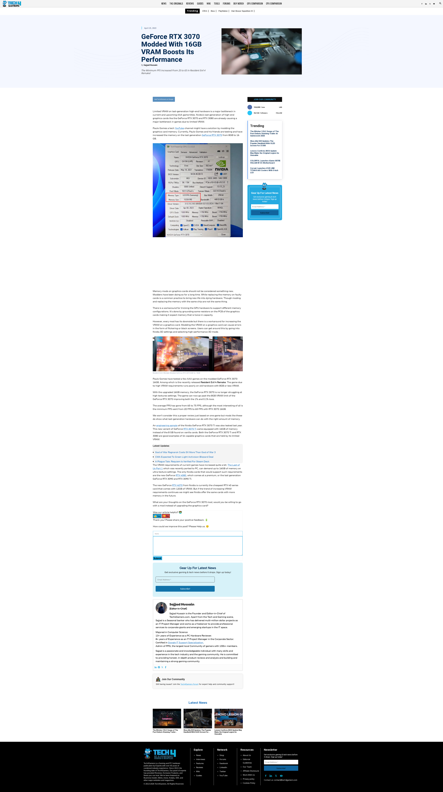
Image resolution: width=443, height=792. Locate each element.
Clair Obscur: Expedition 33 (242, 11)
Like (280, 107)
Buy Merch (238, 3)
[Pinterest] (159, 667)
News (163, 3)
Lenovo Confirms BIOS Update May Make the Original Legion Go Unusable (228, 732)
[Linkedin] (426, 3)
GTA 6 (204, 11)
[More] (221, 99)
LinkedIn (223, 767)
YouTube (179, 128)
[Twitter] (430, 3)
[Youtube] (434, 3)
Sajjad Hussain (150, 65)
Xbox (213, 11)
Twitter (223, 771)
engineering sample (166, 425)
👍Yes (157, 516)
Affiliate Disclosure (251, 771)
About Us (247, 755)
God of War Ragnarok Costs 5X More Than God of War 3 (185, 452)
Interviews (200, 759)
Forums (226, 3)
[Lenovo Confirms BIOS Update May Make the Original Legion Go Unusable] (228, 718)
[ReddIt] (216, 99)
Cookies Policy (249, 783)
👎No (166, 516)
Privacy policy (248, 779)
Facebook (224, 763)
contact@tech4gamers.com (285, 780)
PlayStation (223, 11)
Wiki (209, 3)
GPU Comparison (255, 3)
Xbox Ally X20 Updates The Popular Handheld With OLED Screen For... (197, 731)
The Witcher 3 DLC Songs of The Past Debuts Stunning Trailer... (165, 731)
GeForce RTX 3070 (212, 135)
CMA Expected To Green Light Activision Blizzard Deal (184, 456)
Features (200, 763)
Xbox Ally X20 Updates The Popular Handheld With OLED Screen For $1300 (262, 143)
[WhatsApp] (210, 99)
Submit (157, 558)
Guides (200, 3)
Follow (279, 113)
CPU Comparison (274, 3)
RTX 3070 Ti (189, 428)
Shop (222, 755)
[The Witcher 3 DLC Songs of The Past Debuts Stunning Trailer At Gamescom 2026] (167, 718)
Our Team (247, 767)
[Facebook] (422, 3)
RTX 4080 (181, 475)
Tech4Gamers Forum (189, 684)
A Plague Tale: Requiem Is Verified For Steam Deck (182, 461)
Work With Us (249, 775)
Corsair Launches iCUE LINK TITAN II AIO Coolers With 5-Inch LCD (264, 170)
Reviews (190, 3)
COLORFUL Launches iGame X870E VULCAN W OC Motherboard (265, 162)
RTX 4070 (177, 485)
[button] (440, 3)
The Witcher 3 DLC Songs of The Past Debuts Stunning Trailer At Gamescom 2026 (264, 133)
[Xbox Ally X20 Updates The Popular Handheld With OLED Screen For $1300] (198, 718)
